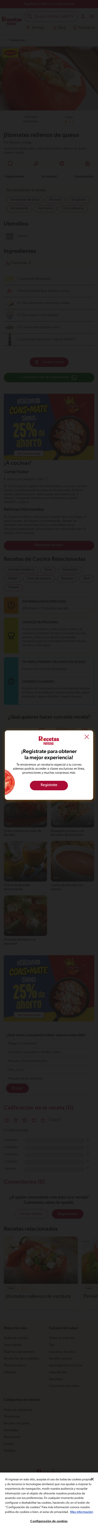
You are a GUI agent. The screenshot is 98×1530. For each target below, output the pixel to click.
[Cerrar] (92, 1479)
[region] (49, 1501)
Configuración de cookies (49, 1521)
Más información (81, 1512)
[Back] (86, 737)
